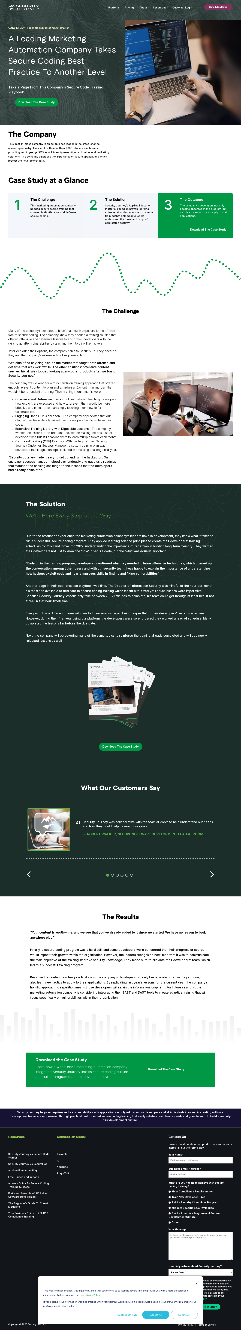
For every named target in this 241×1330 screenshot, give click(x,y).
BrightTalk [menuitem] (63, 1173)
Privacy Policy (92, 1294)
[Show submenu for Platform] (120, 7)
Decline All (184, 1314)
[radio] (200, 1191)
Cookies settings (127, 1314)
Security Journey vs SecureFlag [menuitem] (27, 1163)
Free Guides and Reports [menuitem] (23, 1176)
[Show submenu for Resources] (167, 7)
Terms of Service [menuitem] (206, 1324)
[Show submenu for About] (148, 7)
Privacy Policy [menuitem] (185, 1324)
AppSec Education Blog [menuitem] (22, 1170)
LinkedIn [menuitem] (62, 1154)
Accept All (156, 1314)
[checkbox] (200, 1207)
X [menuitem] (58, 1160)
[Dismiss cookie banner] (196, 1284)
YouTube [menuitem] (62, 1166)
